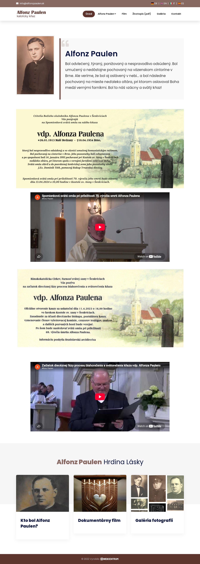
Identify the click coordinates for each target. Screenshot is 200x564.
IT (173, 3)
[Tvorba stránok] (109, 559)
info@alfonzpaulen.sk (31, 3)
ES (182, 3)
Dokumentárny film (99, 520)
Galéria (161, 14)
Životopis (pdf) (142, 14)
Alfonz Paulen (106, 14)
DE (155, 3)
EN (165, 3)
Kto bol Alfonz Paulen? (35, 523)
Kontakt (176, 14)
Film (124, 14)
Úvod (89, 14)
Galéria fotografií (154, 520)
